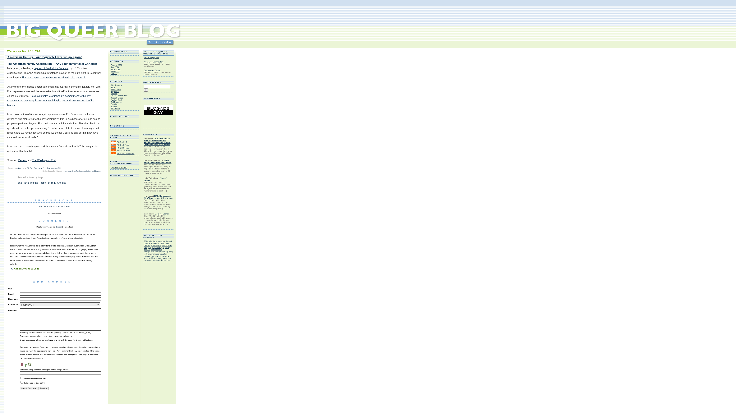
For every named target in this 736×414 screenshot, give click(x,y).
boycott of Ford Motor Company (51, 68)
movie (161, 256)
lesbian (147, 254)
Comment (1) (39, 168)
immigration (149, 252)
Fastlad (114, 94)
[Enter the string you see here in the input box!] (31, 364)
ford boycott (96, 171)
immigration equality (163, 252)
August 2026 (116, 65)
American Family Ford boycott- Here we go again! (44, 56)
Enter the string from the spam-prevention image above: (44, 370)
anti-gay (161, 241)
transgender (158, 260)
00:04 (29, 168)
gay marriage (158, 247)
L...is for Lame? (162, 214)
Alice (113, 87)
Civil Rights (156, 245)
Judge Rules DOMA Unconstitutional (157, 161)
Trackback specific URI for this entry (54, 206)
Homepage (13, 299)
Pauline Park (116, 100)
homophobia (156, 250)
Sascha (20, 168)
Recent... (115, 71)
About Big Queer (151, 58)
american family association (79, 171)
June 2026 (115, 69)
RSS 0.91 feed (123, 142)
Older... (114, 73)
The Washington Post (44, 160)
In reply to (13, 304)
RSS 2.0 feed (123, 148)
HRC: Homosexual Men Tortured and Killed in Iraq (158, 197)
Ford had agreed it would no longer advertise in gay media (54, 77)
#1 (12, 269)
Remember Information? (35, 379)
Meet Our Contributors (153, 62)
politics (152, 258)
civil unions (167, 245)
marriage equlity (151, 256)
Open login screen (119, 167)
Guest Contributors (119, 96)
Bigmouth (115, 91)
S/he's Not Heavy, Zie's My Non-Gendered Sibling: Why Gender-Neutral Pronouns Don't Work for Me (157, 141)
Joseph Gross (117, 98)
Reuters (22, 160)
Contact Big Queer (152, 70)
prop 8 (159, 258)
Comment (12, 310)
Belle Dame (116, 89)
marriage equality (158, 254)
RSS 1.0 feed (123, 145)
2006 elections (150, 241)
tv (165, 260)
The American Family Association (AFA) (33, 63)
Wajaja (114, 106)
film (145, 247)
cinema (147, 245)
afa (66, 171)
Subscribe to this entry (34, 383)
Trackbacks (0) (53, 168)
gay (149, 247)
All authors (115, 108)
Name (11, 289)
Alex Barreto (116, 85)
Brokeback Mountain (160, 243)
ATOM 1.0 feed (123, 151)
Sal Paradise (116, 102)
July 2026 (115, 67)
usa (168, 260)
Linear (59, 227)
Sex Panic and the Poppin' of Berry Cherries (41, 182)
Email (11, 294)
